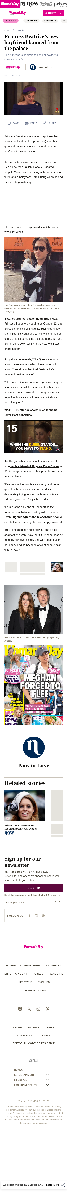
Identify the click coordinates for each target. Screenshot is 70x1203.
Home (7, 30)
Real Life (56, 973)
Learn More (52, 1184)
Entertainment (15, 973)
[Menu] (5, 13)
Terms (49, 1027)
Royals (20, 30)
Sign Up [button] (52, 13)
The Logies (31, 21)
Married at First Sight (23, 965)
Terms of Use (54, 895)
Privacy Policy (38, 895)
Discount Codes (34, 990)
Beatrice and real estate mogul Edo (26, 318)
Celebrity (50, 21)
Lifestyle (25, 982)
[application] (33, 98)
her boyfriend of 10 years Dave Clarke (34, 466)
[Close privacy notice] (63, 1185)
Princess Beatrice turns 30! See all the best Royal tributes (20, 827)
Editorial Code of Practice (34, 1043)
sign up (33, 888)
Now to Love (46, 67)
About (18, 1027)
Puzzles (44, 982)
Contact (44, 1035)
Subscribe (24, 1035)
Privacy (34, 1027)
